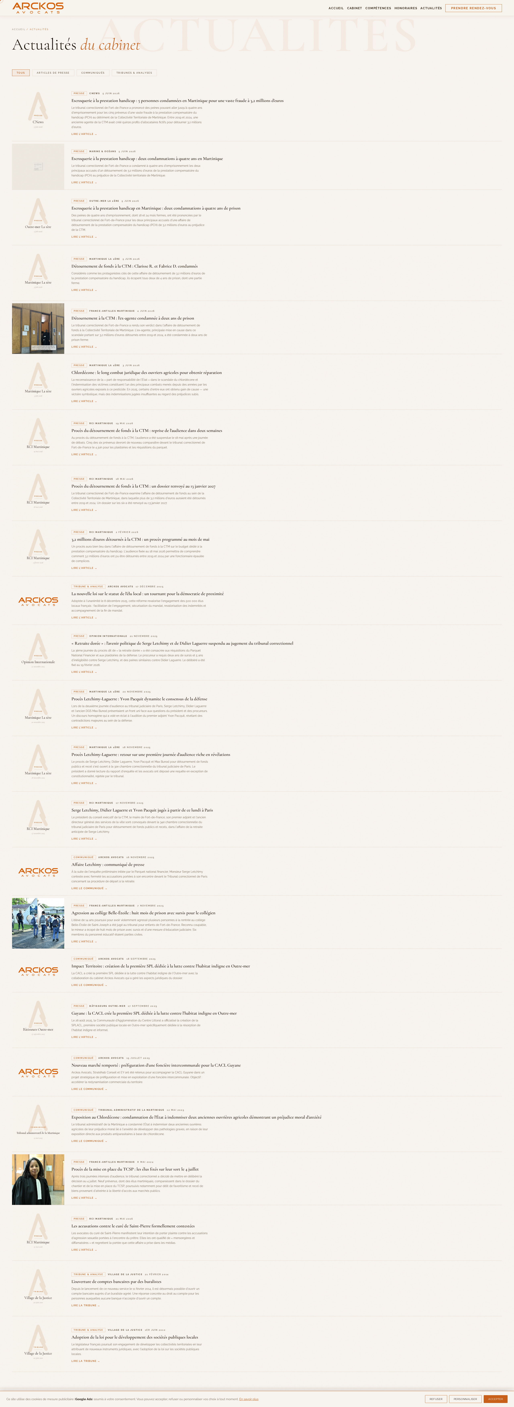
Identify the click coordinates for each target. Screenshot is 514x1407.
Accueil (336, 8)
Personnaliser (465, 1399)
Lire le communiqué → (89, 888)
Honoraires (406, 8)
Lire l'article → (84, 133)
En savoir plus (248, 1399)
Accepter (495, 1399)
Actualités (431, 8)
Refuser (436, 1399)
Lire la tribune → (85, 1305)
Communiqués (93, 72)
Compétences (378, 8)
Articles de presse (53, 72)
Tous (21, 72)
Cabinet (354, 8)
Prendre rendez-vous (473, 8)
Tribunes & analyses (134, 72)
